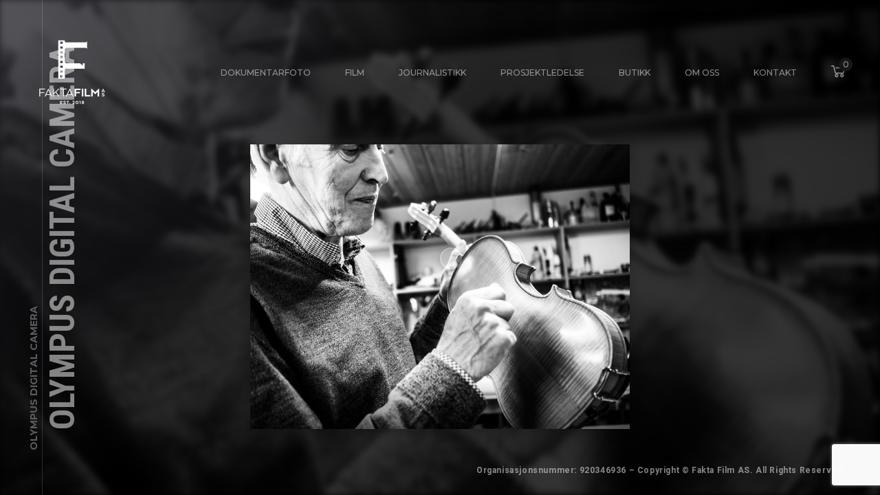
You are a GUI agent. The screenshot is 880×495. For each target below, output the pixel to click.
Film (354, 72)
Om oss (702, 72)
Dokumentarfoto (266, 72)
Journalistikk (432, 72)
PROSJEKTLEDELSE (542, 72)
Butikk (634, 72)
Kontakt (775, 72)
